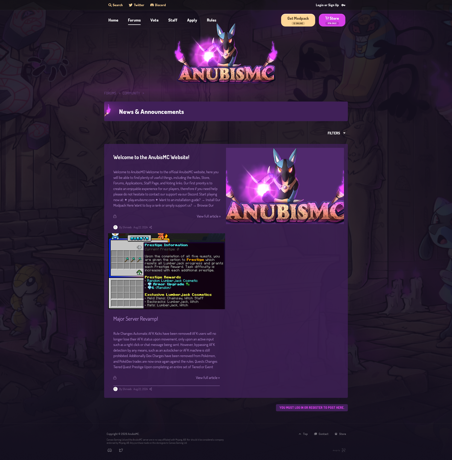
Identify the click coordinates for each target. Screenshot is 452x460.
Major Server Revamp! (135, 318)
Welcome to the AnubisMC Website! (151, 157)
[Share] (150, 227)
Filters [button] (334, 133)
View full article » (209, 216)
